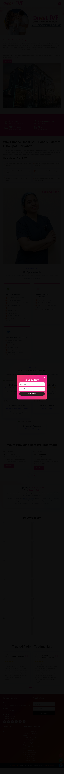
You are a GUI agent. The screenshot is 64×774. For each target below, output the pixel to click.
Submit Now (32, 393)
